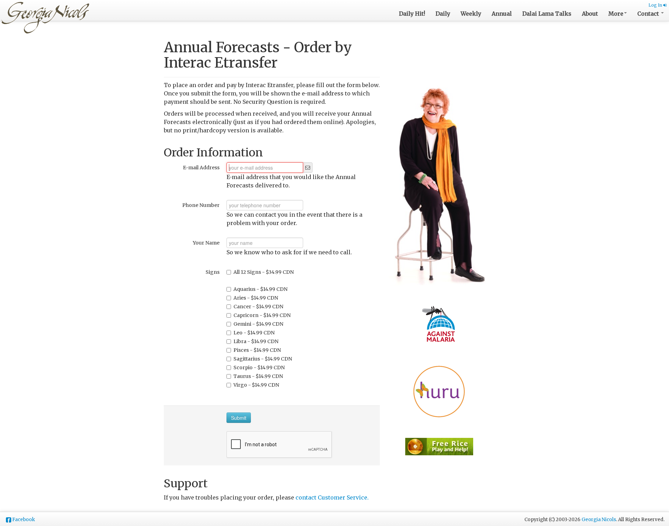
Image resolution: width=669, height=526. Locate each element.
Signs (213, 272)
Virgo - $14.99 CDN (256, 385)
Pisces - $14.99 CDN (257, 350)
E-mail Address (201, 167)
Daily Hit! (412, 13)
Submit (238, 417)
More (615, 13)
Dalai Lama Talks (546, 13)
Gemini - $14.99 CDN (258, 324)
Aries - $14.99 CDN (255, 298)
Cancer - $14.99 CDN (258, 306)
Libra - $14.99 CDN (255, 341)
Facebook (23, 520)
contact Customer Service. (332, 497)
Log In (655, 5)
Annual (502, 13)
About (590, 13)
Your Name (206, 243)
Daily (443, 13)
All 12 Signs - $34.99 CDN (263, 272)
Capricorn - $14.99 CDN (262, 315)
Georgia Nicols (599, 520)
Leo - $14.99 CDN (254, 333)
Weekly (471, 13)
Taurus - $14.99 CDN (258, 376)
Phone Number (201, 205)
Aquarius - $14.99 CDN (260, 289)
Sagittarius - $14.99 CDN (262, 359)
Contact (648, 13)
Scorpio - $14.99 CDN (259, 367)
